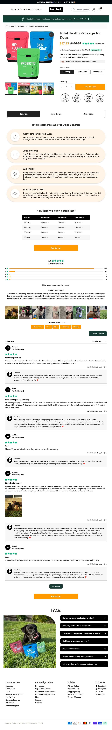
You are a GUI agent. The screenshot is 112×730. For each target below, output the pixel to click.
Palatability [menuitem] (65, 327)
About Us (9, 686)
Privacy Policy (73, 686)
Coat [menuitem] (48, 327)
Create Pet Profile (80, 19)
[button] (93, 44)
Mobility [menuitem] (76, 327)
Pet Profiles (10, 697)
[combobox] (80, 9)
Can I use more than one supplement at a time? (82, 633)
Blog (37, 697)
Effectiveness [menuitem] (37, 327)
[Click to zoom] (51, 34)
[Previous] (8, 55)
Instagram (102, 689)
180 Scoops (97, 72)
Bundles (27, 9)
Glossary (39, 700)
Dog (12, 9)
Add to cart (56, 248)
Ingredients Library (42, 689)
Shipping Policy (74, 691)
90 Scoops (82, 72)
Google (101, 694)
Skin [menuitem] (55, 327)
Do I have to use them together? (76, 641)
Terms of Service (74, 697)
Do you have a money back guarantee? (78, 656)
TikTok (100, 691)
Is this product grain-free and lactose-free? (80, 664)
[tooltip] (63, 290)
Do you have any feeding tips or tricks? (78, 618)
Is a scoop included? (71, 649)
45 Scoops (67, 72)
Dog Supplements (17, 26)
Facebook (102, 686)
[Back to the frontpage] (7, 26)
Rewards (36, 9)
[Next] (50, 55)
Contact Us (10, 689)
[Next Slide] (105, 312)
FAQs (8, 691)
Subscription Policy (75, 694)
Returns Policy (73, 689)
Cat (19, 9)
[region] (56, 312)
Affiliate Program (12, 705)
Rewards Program (13, 700)
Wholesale (10, 703)
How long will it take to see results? (77, 626)
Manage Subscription (14, 694)
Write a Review (100, 334)
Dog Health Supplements (45, 691)
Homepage (39, 686)
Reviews (38, 703)
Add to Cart (90, 87)
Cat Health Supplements (45, 694)
